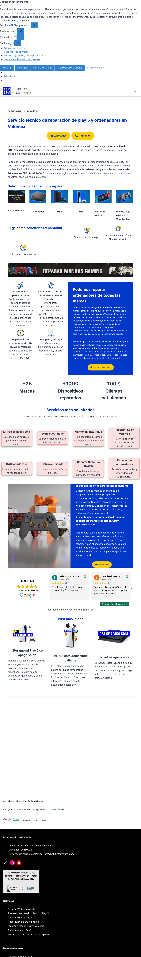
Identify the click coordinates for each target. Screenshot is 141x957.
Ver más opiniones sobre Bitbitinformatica (70, 609)
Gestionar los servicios (16, 51)
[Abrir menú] (135, 91)
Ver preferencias (42, 67)
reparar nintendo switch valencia (26, 926)
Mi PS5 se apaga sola (16, 431)
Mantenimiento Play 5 (88, 431)
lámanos (84, 136)
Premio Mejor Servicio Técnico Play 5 (28, 913)
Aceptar (7, 67)
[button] (70, 5)
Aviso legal (9, 76)
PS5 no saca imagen (52, 433)
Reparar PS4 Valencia (20, 917)
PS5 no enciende (52, 464)
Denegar (22, 67)
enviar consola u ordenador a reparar (28, 934)
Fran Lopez (16, 111)
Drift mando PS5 (16, 464)
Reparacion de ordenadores (23, 921)
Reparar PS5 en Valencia (21, 909)
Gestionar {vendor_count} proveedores (25, 55)
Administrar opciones (15, 48)
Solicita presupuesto (101, 367)
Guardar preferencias (70, 67)
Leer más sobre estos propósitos (22, 59)
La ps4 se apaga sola (114, 657)
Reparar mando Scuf (19, 930)
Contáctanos (103, 565)
